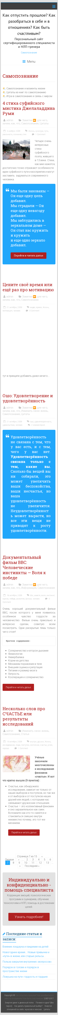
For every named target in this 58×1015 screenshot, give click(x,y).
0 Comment (34, 311)
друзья (40, 742)
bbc (31, 595)
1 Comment (40, 134)
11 (33, 862)
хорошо (6, 748)
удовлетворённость (42, 422)
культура (39, 131)
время (39, 307)
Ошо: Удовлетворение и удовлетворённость (28, 398)
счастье (43, 745)
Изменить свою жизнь (34, 410)
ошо (32, 422)
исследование (9, 745)
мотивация (7, 311)
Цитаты (44, 123)
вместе (37, 595)
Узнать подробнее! (29, 917)
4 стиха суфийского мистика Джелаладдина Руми (29, 108)
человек (16, 311)
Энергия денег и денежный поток (19, 1003)
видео (32, 307)
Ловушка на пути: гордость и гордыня (25, 976)
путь (46, 131)
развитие (20, 599)
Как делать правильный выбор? (28, 1006)
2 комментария (38, 425)
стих (24, 134)
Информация (28, 587)
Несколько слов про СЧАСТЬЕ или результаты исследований (24, 716)
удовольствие (9, 425)
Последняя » (32, 865)
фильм (28, 599)
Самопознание (29, 52)
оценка (6, 599)
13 (47, 862)
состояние (34, 745)
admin (9, 120)
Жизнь (31, 131)
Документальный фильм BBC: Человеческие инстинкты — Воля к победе (24, 567)
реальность (7, 134)
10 (25, 862)
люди (18, 745)
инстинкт (51, 595)
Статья (25, 734)
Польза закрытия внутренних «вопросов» (27, 961)
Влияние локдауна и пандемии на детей (25, 946)
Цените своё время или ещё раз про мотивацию (28, 287)
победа (12, 599)
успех (50, 745)
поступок (25, 745)
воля (43, 595)
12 (40, 862)
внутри (33, 742)
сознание (17, 134)
